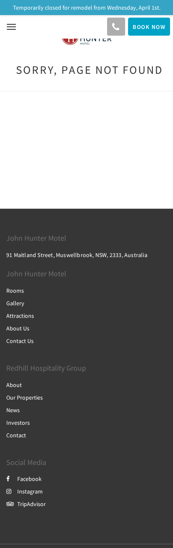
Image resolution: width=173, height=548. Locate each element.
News (13, 410)
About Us (17, 328)
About (14, 385)
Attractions (20, 315)
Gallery (15, 303)
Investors (18, 422)
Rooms (15, 290)
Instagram (30, 491)
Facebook (29, 479)
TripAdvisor (31, 504)
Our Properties (24, 397)
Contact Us (20, 341)
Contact (16, 435)
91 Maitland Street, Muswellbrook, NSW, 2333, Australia (76, 255)
